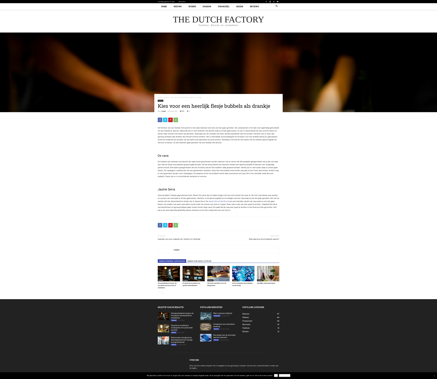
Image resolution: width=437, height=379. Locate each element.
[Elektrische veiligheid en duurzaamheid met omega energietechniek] (163, 340)
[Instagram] (270, 1)
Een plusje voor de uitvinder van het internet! (224, 336)
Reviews (254, 6)
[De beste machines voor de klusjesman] (218, 273)
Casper (163, 111)
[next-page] (162, 292)
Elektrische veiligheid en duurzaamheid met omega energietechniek (181, 339)
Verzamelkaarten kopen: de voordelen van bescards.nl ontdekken (167, 285)
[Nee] (434, 376)
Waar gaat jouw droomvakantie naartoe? (264, 239)
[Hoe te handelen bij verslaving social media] (243, 273)
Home (164, 6)
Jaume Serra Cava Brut (217, 201)
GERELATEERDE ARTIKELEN (172, 261)
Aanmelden (181, 1)
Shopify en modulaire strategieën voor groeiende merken (182, 327)
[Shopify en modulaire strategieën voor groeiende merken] (163, 328)
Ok (276, 375)
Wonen (192, 6)
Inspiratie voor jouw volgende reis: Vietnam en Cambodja (179, 239)
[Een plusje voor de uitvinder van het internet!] (205, 338)
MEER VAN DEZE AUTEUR (199, 261)
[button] (276, 6)
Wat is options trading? (222, 313)
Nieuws (178, 6)
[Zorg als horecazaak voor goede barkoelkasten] (194, 273)
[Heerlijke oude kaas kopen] (268, 273)
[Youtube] (277, 1)
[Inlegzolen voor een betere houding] (205, 327)
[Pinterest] (170, 120)
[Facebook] (266, 1)
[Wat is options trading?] (205, 316)
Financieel (223, 6)
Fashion (207, 6)
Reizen (239, 6)
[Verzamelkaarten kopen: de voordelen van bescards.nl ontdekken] (169, 273)
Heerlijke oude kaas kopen (266, 283)
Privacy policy (284, 375)
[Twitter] (274, 1)
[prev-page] (159, 292)
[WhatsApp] (175, 120)
